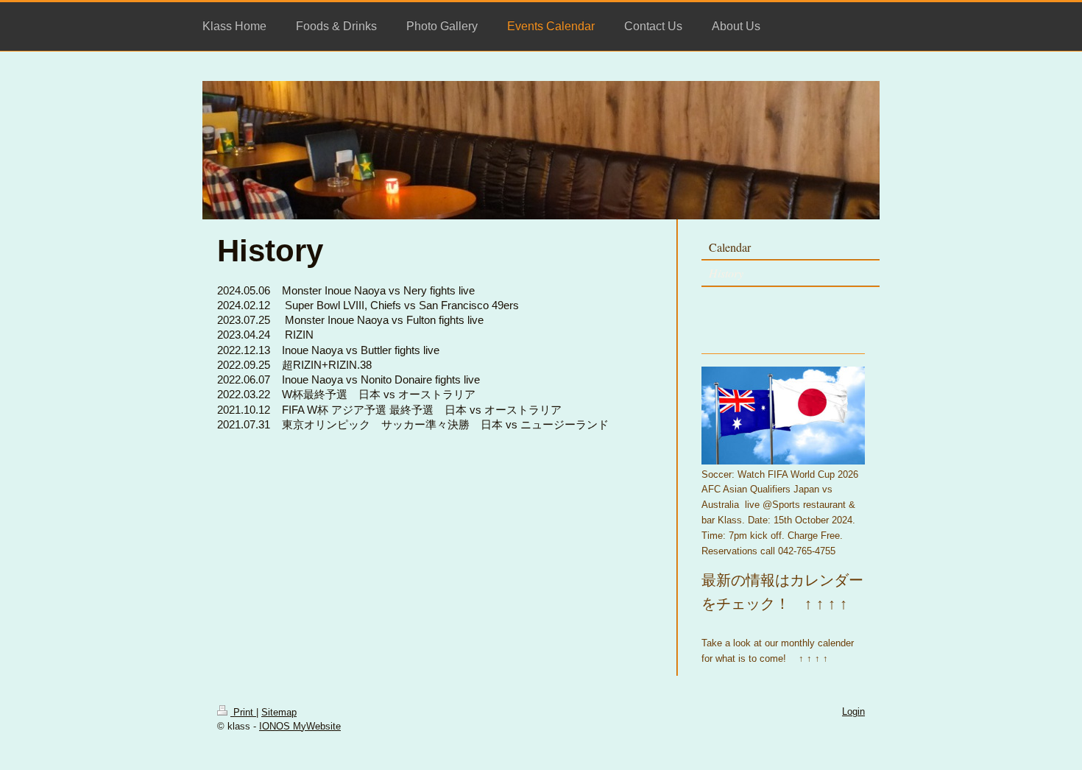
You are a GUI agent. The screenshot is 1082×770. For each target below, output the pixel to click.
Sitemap (279, 712)
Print (243, 712)
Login (853, 711)
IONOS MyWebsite (300, 726)
